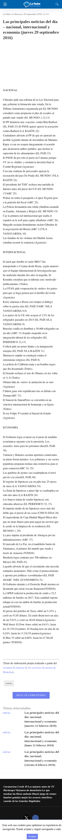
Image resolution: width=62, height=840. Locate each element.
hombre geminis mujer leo (17, 797)
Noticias (18, 14)
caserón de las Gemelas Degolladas (21, 801)
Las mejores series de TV (41, 786)
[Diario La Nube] (32, 3)
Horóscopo (9, 790)
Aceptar (32, 836)
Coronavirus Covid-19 (15, 786)
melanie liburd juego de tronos (39, 794)
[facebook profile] (35, 818)
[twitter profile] (26, 818)
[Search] (56, 4)
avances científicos (42, 797)
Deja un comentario (31, 695)
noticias (9, 683)
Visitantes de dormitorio (29, 790)
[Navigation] (4, 4)
